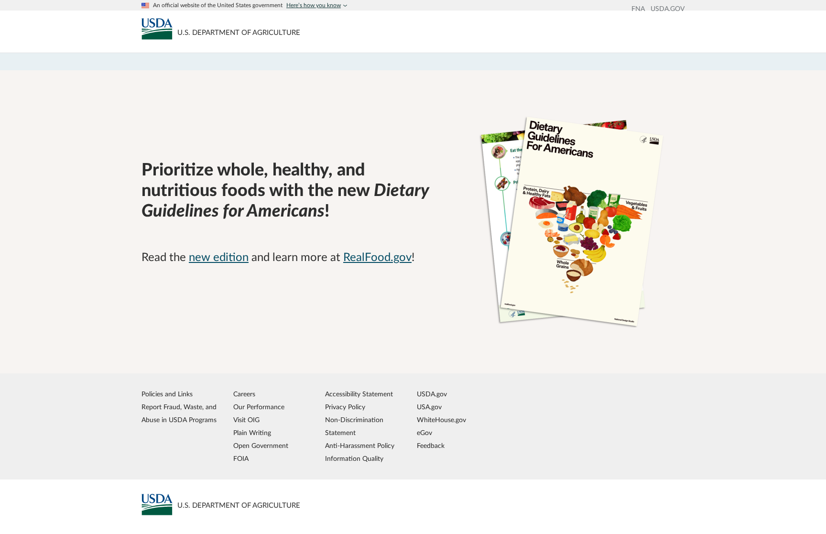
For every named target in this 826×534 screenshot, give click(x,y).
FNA (638, 9)
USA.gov (429, 407)
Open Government (260, 445)
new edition (219, 257)
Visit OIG (246, 420)
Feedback (431, 445)
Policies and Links (167, 394)
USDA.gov (432, 394)
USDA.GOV (668, 9)
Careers (244, 394)
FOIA (241, 458)
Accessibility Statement (359, 394)
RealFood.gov (377, 257)
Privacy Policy (345, 407)
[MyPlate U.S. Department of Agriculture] (157, 28)
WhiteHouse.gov (441, 420)
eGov (424, 432)
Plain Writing (252, 432)
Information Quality (354, 458)
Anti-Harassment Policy (359, 445)
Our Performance (258, 407)
